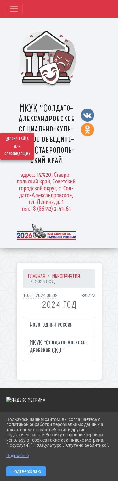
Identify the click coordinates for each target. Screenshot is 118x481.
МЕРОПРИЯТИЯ (66, 276)
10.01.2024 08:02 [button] (40, 295)
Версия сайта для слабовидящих (17, 146)
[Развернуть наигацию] (14, 9)
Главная (36, 276)
